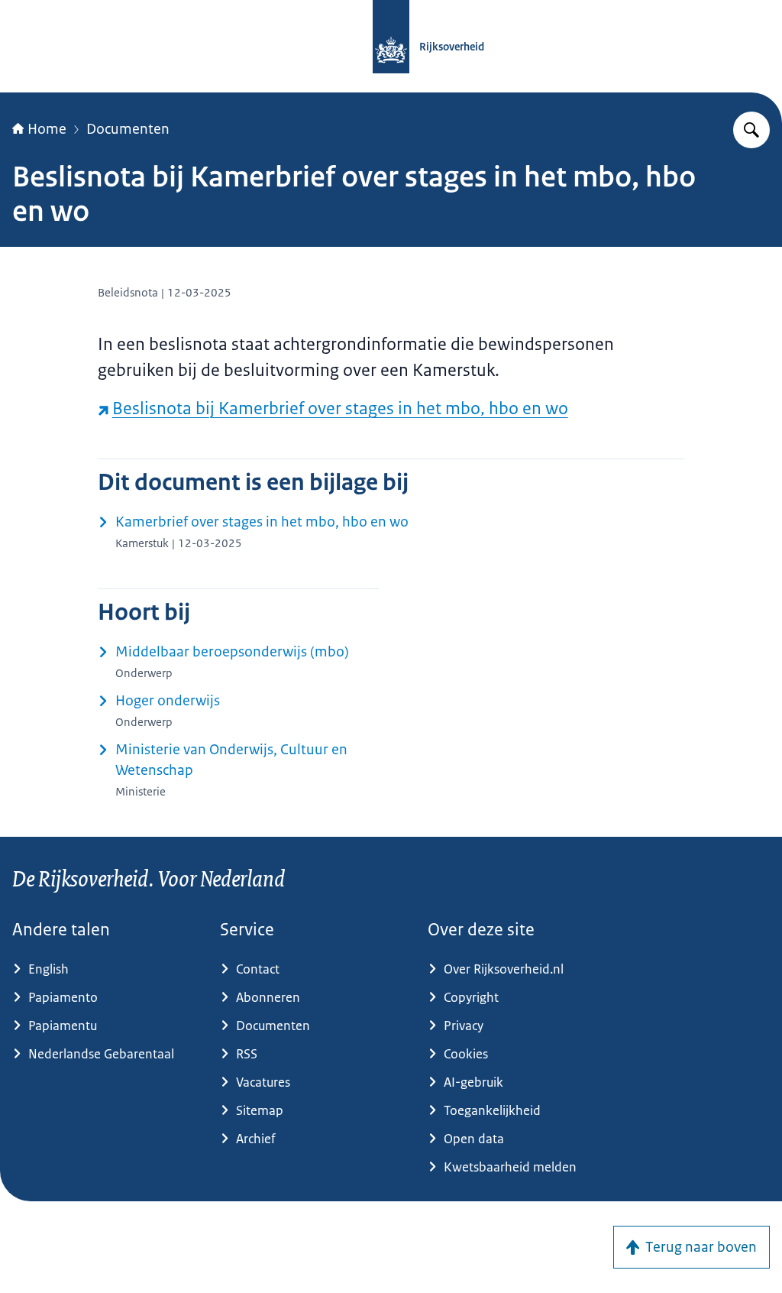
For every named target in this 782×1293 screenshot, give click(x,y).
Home (46, 129)
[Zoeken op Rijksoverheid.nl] (751, 130)
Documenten (128, 129)
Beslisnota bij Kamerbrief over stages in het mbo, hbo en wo (340, 408)
